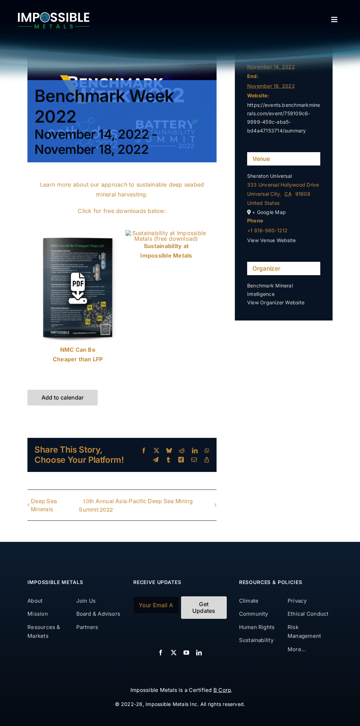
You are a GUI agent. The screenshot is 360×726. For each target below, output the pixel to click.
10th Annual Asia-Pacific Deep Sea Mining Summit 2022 (136, 505)
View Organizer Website (275, 302)
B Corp (222, 690)
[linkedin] (199, 652)
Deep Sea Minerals (44, 505)
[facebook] (160, 652)
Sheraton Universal (269, 176)
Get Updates (204, 607)
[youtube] (186, 652)
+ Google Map (269, 212)
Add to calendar (62, 397)
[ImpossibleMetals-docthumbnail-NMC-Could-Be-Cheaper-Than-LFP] (77, 232)
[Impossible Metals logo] (53, 15)
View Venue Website (271, 240)
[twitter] (173, 652)
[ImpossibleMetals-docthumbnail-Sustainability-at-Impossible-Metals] (166, 232)
